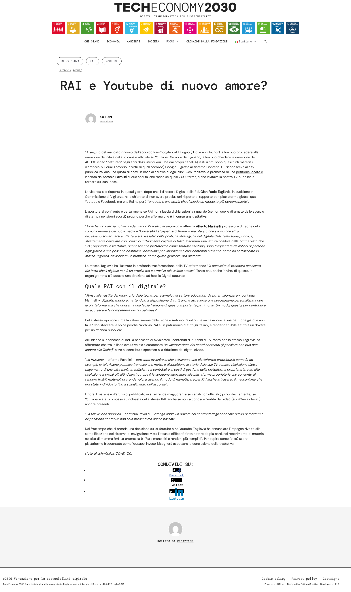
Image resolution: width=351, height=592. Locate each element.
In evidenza (70, 61)
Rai (92, 61)
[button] (265, 41)
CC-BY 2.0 (123, 453)
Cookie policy (274, 579)
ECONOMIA (113, 41)
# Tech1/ (65, 70)
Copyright (331, 579)
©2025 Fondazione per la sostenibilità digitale (45, 579)
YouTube (112, 61)
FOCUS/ (77, 70)
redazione (106, 121)
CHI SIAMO (91, 41)
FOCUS (170, 41)
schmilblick (105, 453)
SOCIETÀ (153, 41)
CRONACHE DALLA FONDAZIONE (207, 41)
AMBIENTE (133, 41)
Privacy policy (304, 579)
